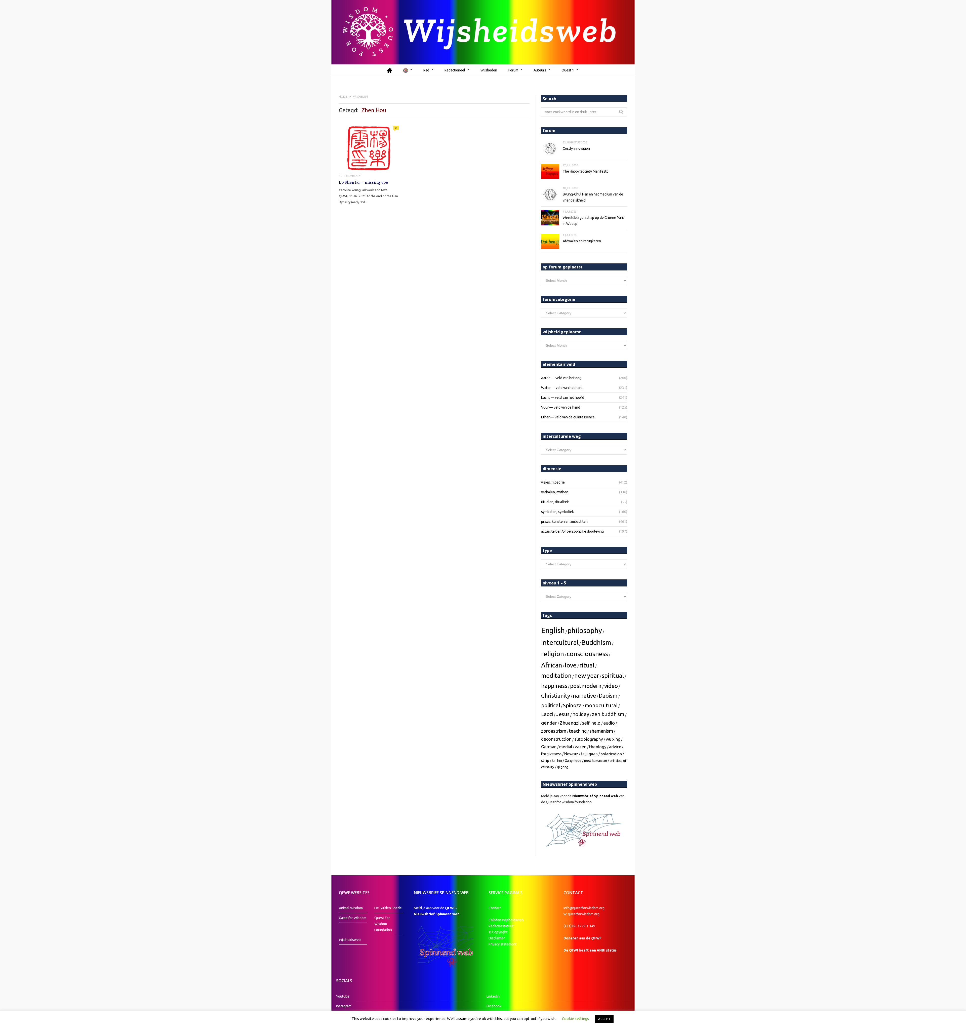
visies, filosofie (553, 482)
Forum (513, 70)
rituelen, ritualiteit (555, 502)
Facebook (494, 1006)
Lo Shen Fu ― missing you (363, 182)
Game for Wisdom (352, 918)
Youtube (342, 996)
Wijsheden (488, 70)
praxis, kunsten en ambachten (564, 522)
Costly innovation (576, 148)
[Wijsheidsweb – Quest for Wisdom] (483, 32)
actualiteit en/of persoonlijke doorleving (572, 531)
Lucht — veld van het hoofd (562, 398)
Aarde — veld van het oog (561, 378)
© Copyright (498, 932)
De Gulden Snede (388, 908)
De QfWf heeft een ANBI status (590, 950)
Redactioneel (455, 70)
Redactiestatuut (501, 926)
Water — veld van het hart (561, 388)
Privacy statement (502, 944)
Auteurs (540, 70)
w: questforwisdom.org (581, 914)
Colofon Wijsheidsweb (506, 920)
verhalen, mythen (554, 492)
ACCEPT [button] (604, 1018)
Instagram (343, 1006)
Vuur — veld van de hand (560, 407)
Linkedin (493, 996)
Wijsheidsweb (350, 940)
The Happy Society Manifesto (586, 171)
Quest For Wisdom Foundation (383, 924)
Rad (426, 70)
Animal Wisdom (351, 908)
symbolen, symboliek (557, 512)
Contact (495, 908)
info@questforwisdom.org (584, 908)
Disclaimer (497, 938)
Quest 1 (567, 70)
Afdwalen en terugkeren (582, 241)
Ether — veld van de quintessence (568, 417)
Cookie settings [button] (575, 1018)
